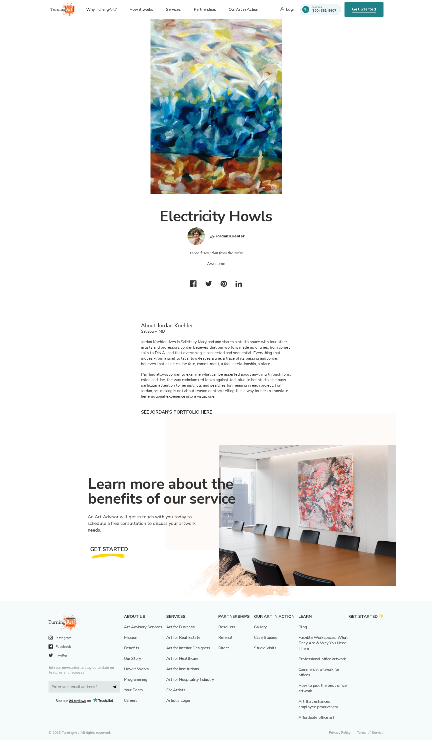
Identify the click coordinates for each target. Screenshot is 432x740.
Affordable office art (316, 717)
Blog (302, 627)
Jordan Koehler (230, 236)
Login (291, 9)
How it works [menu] (141, 9)
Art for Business (180, 627)
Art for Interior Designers (188, 648)
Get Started (364, 9)
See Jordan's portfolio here (176, 412)
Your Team (133, 690)
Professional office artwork (322, 659)
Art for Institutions (182, 669)
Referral (225, 637)
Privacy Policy (339, 732)
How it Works (136, 669)
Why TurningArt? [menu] (101, 9)
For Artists (176, 690)
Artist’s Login (178, 700)
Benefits (131, 648)
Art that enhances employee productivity (318, 704)
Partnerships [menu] (205, 9)
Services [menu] (173, 9)
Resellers (227, 627)
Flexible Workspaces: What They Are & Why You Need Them (323, 643)
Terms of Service (370, 732)
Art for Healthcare (182, 658)
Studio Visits (265, 648)
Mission (130, 637)
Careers (131, 700)
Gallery (260, 627)
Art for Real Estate (183, 637)
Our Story (132, 658)
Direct (223, 648)
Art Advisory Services (143, 627)
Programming (135, 679)
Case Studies (265, 637)
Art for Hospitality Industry (190, 679)
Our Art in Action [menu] (243, 9)
